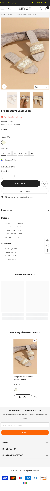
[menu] (2, 8)
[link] (13, 314)
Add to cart (20, 183)
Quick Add (23, 397)
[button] (42, 87)
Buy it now (25, 191)
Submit (25, 432)
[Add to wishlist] (45, 184)
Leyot (11, 121)
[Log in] (40, 8)
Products (11, 14)
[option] (25, 53)
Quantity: (5, 171)
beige (15, 389)
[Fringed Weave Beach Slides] (25, 356)
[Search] (9, 8)
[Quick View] (35, 341)
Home (3, 14)
